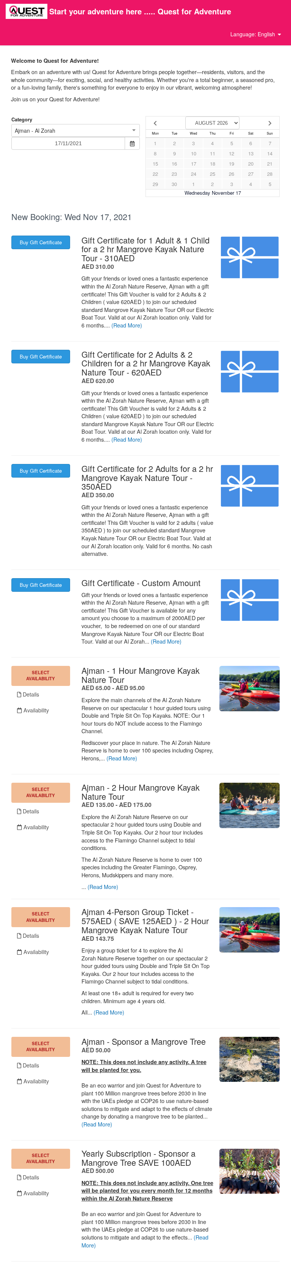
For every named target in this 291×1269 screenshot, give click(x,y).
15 (155, 163)
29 (155, 184)
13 (250, 153)
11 (212, 153)
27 (250, 173)
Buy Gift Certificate (41, 242)
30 (174, 184)
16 (174, 163)
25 (212, 173)
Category (21, 119)
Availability (35, 710)
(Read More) (126, 325)
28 (269, 173)
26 (231, 173)
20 (250, 163)
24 (193, 173)
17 (193, 163)
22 (155, 173)
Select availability (40, 675)
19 (231, 163)
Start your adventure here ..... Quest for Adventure (140, 11)
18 (212, 163)
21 (269, 163)
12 (231, 153)
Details (30, 694)
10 (193, 153)
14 (269, 153)
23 (174, 173)
